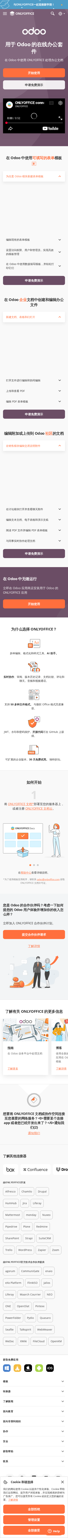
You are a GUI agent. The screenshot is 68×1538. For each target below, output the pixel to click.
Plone (26, 1226)
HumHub (11, 1203)
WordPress (25, 1250)
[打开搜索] (52, 13)
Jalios (47, 1283)
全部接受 (34, 1530)
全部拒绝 (34, 1509)
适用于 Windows (7, 1368)
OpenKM (56, 1341)
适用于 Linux (17, 1368)
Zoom (55, 1250)
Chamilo (27, 1191)
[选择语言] (61, 13)
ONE (8, 1306)
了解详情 (34, 946)
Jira (25, 1203)
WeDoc (9, 1341)
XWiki (23, 1341)
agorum (10, 1271)
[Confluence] (35, 1169)
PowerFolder (13, 1318)
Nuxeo (46, 1215)
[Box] (10, 1169)
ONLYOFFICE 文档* (21, 804)
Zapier (42, 1250)
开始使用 (34, 73)
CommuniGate (30, 1271)
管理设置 (34, 1520)
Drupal (42, 1191)
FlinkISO (32, 1283)
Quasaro (45, 1318)
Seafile (9, 1329)
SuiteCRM (45, 1238)
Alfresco (10, 1191)
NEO (50, 1294)
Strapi (29, 1238)
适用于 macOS (28, 1368)
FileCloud (39, 1341)
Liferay (37, 1203)
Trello (8, 1250)
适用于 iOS (50, 1368)
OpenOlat (23, 1306)
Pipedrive (11, 1226)
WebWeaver (44, 1329)
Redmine (42, 1226)
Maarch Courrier (30, 1294)
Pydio (30, 1318)
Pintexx (39, 1306)
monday (31, 1215)
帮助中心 (26, 872)
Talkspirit (25, 1329)
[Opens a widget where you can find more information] (53, 1531)
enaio (48, 1271)
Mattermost (12, 1215)
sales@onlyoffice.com (48, 879)
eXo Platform (13, 1283)
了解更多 (13, 1068)
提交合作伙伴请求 (34, 934)
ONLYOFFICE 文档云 (39, 808)
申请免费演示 (34, 85)
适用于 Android (39, 1368)
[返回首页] (22, 13)
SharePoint (12, 1238)
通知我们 (34, 1133)
